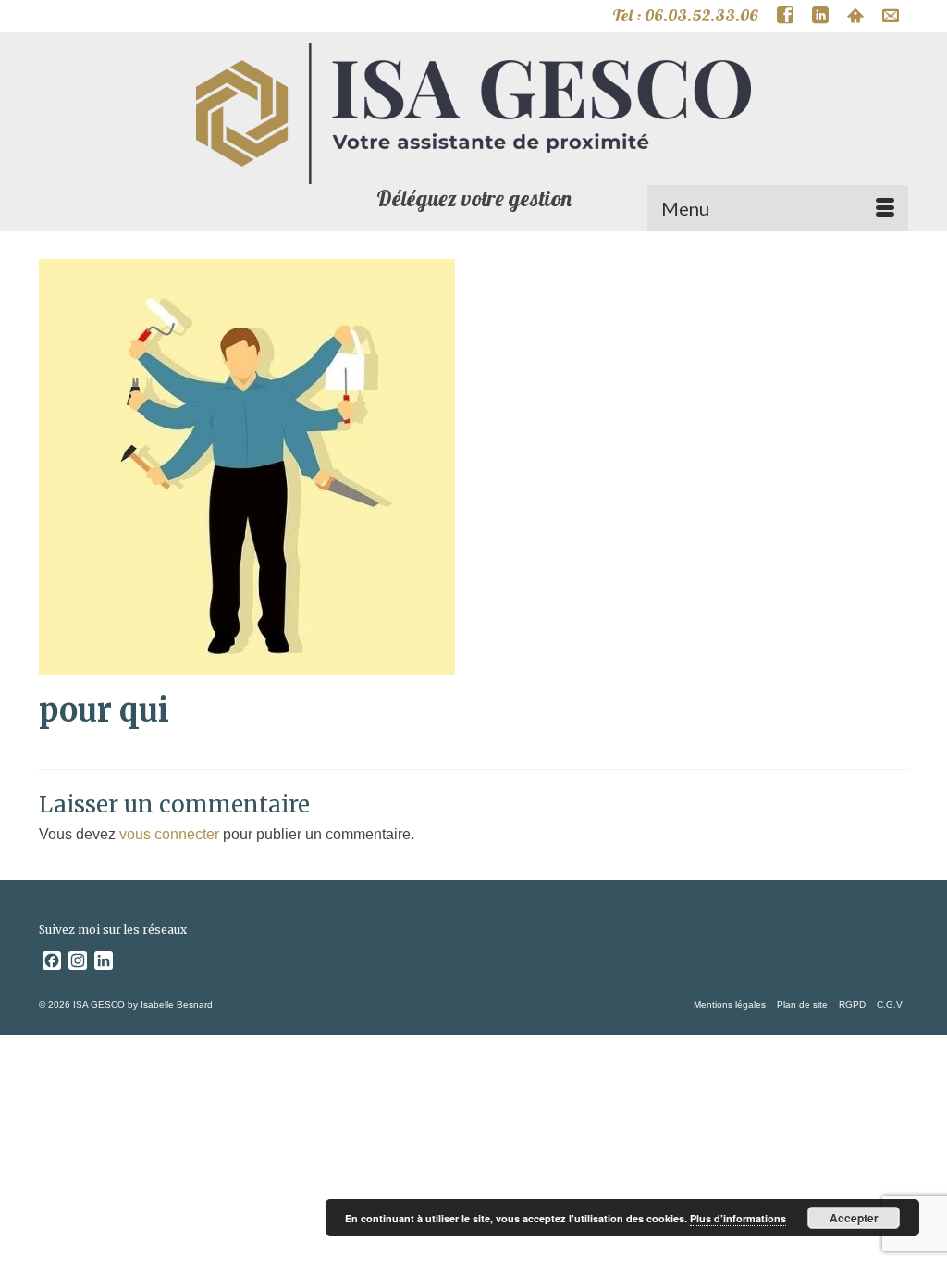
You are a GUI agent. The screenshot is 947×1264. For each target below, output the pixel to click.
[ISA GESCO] (473, 113)
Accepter (854, 1217)
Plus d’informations (738, 1218)
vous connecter (169, 834)
